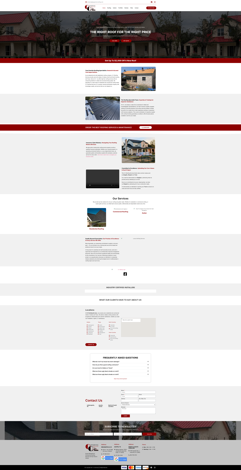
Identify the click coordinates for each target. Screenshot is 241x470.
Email (122, 394)
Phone (140, 394)
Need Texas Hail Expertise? (120, 378)
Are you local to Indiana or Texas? (102, 368)
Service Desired (125, 402)
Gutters (115, 8)
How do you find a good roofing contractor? (105, 365)
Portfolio (120, 8)
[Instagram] (154, 467)
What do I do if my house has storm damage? (105, 361)
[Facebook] (151, 467)
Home (104, 8)
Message (123, 407)
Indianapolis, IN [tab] (91, 405)
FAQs (131, 8)
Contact (136, 8)
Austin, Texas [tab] (101, 405)
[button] (120, 361)
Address (123, 398)
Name (122, 390)
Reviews (126, 8)
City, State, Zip (142, 398)
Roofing (109, 8)
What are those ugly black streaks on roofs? (105, 371)
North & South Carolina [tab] (112, 405)
